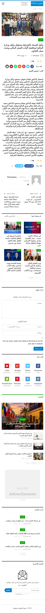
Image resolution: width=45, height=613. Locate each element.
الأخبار (40, 40)
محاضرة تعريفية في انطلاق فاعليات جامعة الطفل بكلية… (22, 533)
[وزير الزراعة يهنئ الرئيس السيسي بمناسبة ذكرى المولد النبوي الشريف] (38, 436)
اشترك (8, 590)
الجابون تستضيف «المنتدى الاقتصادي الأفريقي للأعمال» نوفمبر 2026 (22, 425)
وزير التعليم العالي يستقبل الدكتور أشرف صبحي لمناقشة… (22, 546)
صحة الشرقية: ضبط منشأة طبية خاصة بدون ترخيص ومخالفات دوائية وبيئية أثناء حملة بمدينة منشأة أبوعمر (12, 201)
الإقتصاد (22, 419)
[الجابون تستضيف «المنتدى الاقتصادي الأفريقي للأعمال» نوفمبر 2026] (23, 416)
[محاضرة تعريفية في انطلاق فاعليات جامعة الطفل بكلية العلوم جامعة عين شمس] (12, 228)
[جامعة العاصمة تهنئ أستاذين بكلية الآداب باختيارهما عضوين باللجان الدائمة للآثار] (12, 255)
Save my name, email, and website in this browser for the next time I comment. (23, 342)
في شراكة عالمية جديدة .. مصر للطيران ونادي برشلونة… (22, 521)
